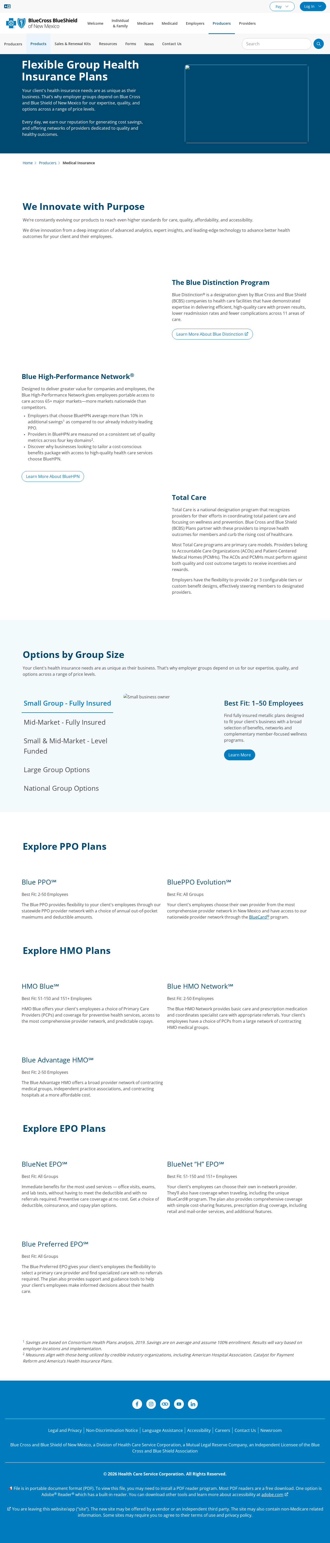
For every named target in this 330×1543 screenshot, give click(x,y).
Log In (310, 6)
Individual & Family (120, 23)
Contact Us (172, 43)
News (149, 44)
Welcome (95, 23)
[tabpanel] (215, 745)
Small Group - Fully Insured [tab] (67, 703)
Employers (195, 23)
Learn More (239, 755)
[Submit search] (319, 44)
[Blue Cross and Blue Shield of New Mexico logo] (41, 23)
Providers (247, 23)
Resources (108, 43)
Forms (130, 43)
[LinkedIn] (193, 1404)
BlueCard (259, 917)
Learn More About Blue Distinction (210, 334)
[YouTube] (179, 1404)
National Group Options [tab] (61, 788)
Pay (279, 6)
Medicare (145, 23)
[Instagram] (151, 1404)
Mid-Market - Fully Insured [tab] (65, 722)
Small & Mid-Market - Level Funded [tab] (66, 746)
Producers (222, 23)
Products (38, 43)
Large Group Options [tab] (57, 769)
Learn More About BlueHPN (53, 476)
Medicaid (170, 23)
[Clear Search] (304, 44)
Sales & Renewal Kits (73, 43)
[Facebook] (137, 1404)
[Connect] (165, 1404)
